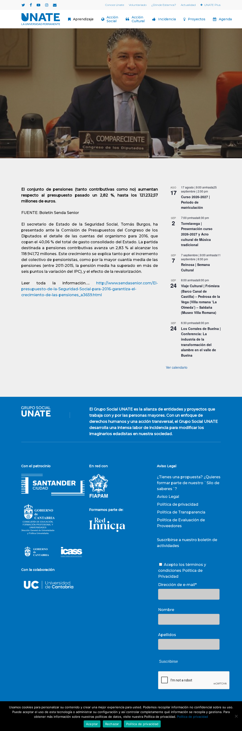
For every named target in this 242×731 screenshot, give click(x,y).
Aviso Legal (168, 496)
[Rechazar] (236, 716)
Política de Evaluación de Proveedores (181, 523)
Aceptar (92, 724)
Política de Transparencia (181, 512)
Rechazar (112, 724)
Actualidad (121, 128)
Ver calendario (176, 367)
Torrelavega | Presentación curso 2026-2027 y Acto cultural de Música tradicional (196, 234)
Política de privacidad (177, 504)
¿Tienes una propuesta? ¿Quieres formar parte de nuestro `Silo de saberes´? (188, 483)
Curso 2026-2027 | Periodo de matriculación (195, 202)
